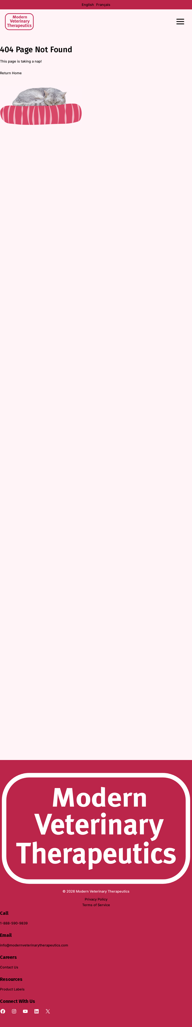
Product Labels (12, 989)
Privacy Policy (96, 899)
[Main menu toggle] (180, 22)
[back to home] (96, 828)
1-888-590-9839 (14, 923)
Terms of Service (96, 905)
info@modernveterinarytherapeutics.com (34, 945)
